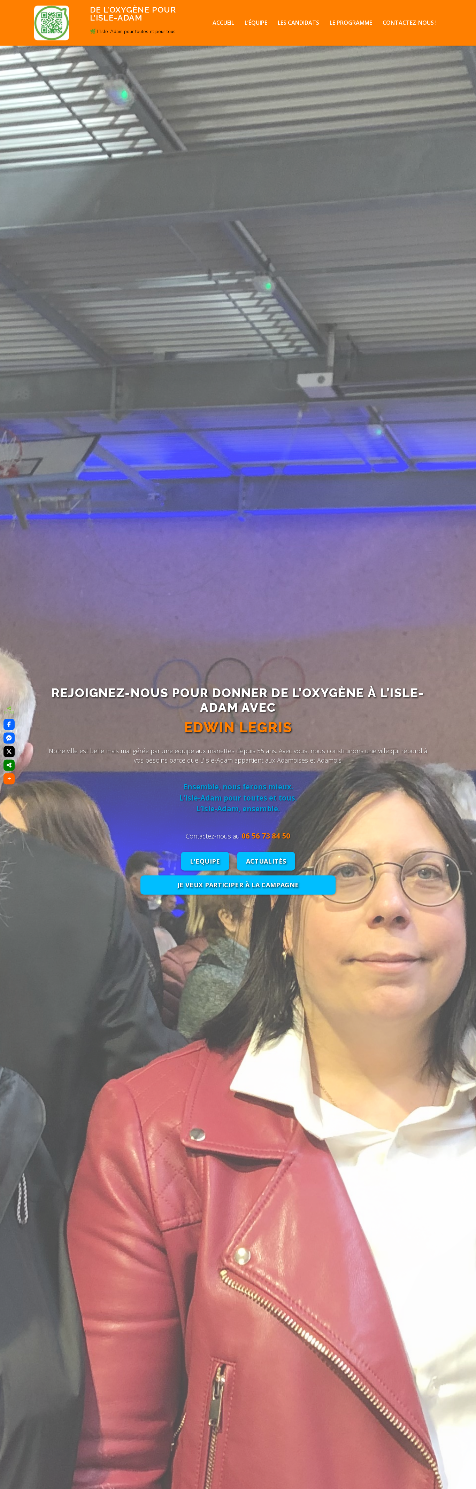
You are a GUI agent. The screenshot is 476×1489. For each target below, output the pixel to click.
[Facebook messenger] (9, 738)
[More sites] (9, 765)
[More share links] (9, 779)
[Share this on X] (9, 751)
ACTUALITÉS (266, 861)
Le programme (351, 22)
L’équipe (256, 22)
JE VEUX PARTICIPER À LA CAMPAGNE (238, 885)
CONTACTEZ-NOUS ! (410, 22)
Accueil (223, 22)
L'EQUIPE (205, 861)
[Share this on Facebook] (9, 724)
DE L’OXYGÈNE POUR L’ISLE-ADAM (133, 13)
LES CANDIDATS (298, 22)
